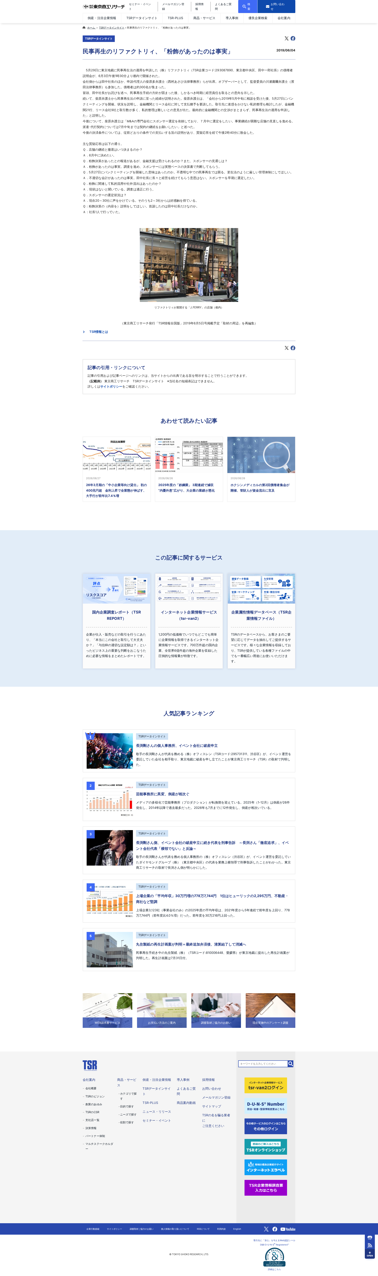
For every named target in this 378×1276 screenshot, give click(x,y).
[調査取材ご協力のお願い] (216, 1010)
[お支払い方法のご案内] (162, 1010)
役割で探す (127, 1122)
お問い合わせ (211, 1088)
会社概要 (90, 1088)
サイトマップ (211, 1106)
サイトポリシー (111, 386)
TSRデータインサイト (142, 18)
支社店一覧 (92, 1120)
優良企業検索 (257, 18)
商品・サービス (204, 18)
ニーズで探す (128, 1114)
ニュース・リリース (157, 1112)
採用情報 (208, 1080)
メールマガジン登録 (216, 1097)
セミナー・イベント (157, 1120)
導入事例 (232, 18)
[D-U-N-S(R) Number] (266, 1106)
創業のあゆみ (93, 1104)
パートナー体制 (95, 1136)
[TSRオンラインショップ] (266, 1146)
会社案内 (284, 18)
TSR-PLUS (175, 18)
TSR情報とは (97, 332)
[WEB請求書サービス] (107, 1010)
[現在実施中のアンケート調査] (270, 1010)
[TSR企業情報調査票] (266, 1187)
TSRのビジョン (95, 1096)
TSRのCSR (92, 1112)
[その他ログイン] (266, 1126)
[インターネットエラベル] (266, 1167)
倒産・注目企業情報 (102, 18)
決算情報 (90, 1128)
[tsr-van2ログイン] (266, 1085)
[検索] (291, 1063)
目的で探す (127, 1106)
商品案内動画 (186, 1103)
